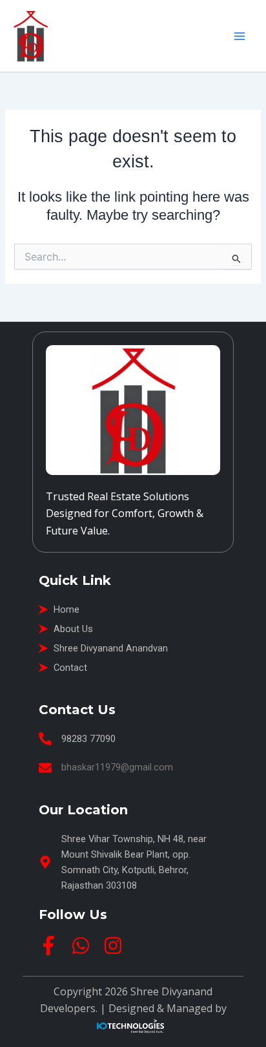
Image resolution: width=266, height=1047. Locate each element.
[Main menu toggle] (239, 36)
